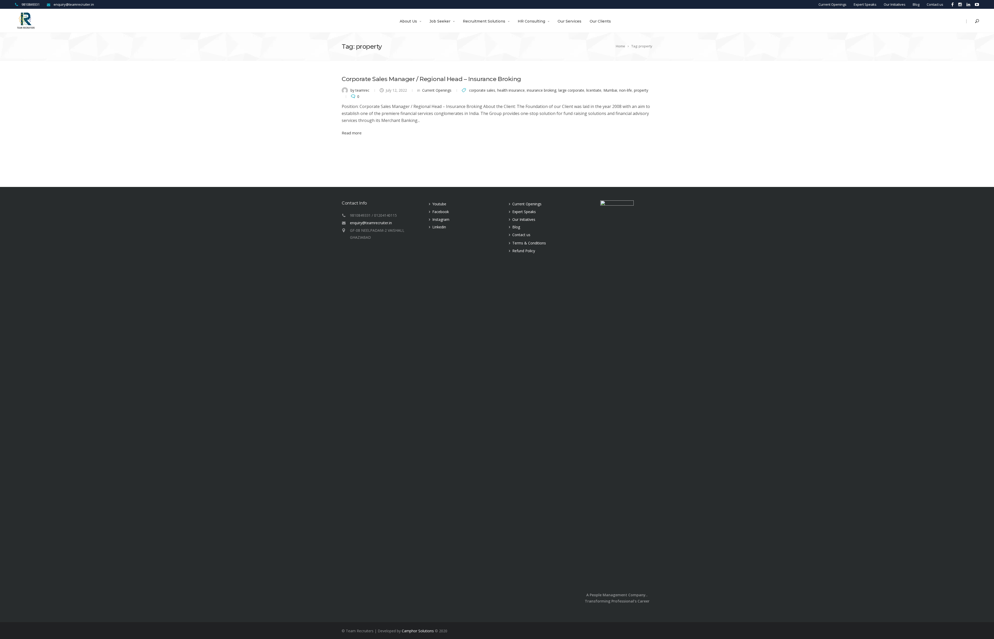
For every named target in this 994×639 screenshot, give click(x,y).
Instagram (440, 219)
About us (408, 21)
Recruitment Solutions (484, 21)
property (641, 90)
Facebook (440, 211)
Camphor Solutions (418, 630)
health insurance (511, 90)
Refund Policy (523, 250)
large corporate (571, 90)
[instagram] (960, 4)
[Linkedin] (968, 4)
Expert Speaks (865, 4)
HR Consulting (531, 21)
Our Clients (600, 21)
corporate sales (482, 90)
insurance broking (541, 90)
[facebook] (952, 4)
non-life (625, 90)
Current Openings (832, 4)
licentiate (593, 90)
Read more (352, 132)
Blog (916, 4)
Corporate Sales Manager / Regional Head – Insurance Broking (431, 79)
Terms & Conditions (529, 243)
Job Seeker (439, 21)
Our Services (569, 21)
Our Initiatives (894, 4)
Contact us (935, 4)
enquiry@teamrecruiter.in (371, 222)
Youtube (439, 203)
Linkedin (439, 226)
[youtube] (976, 4)
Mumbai (610, 90)
